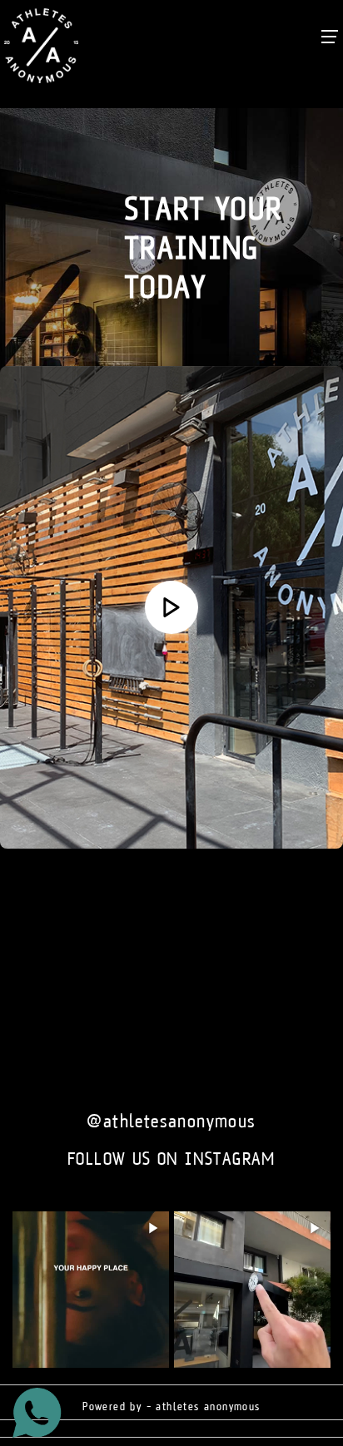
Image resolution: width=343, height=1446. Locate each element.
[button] (171, 607)
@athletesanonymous (171, 1122)
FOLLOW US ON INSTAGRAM (171, 1159)
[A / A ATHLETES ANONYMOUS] (171, 607)
